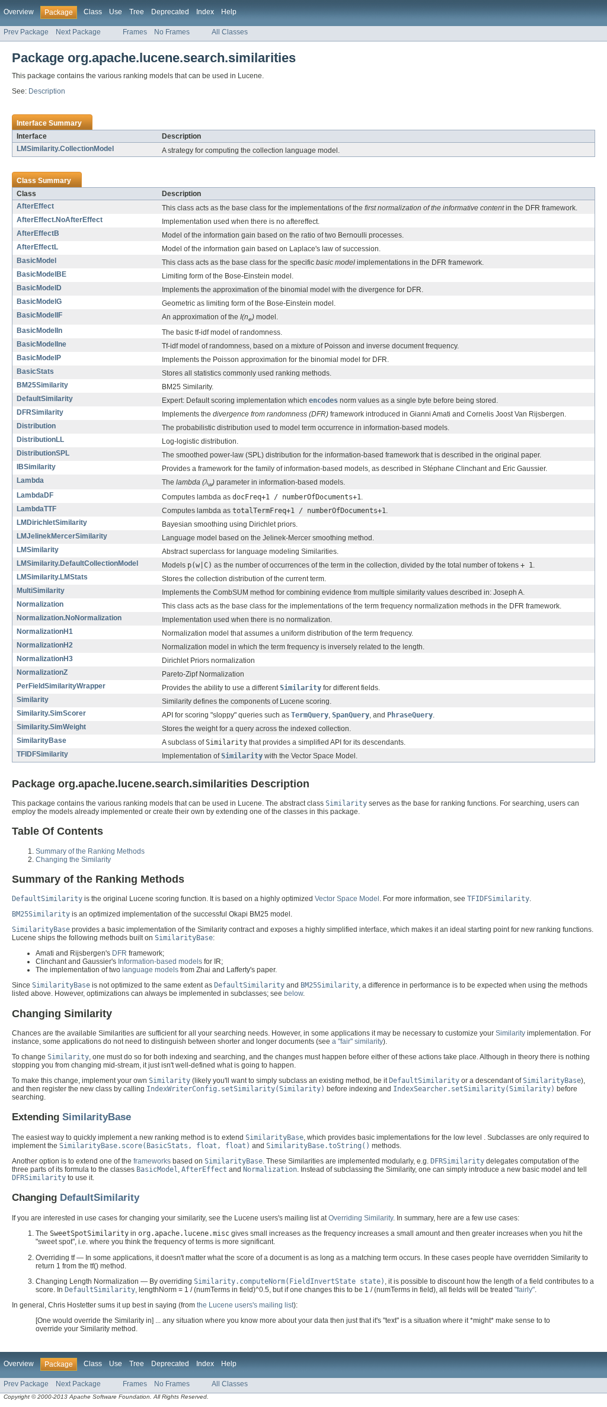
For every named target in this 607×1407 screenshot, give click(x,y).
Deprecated (170, 12)
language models (150, 970)
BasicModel (36, 261)
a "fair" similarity (357, 1041)
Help (229, 12)
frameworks (152, 1161)
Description (46, 91)
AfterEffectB (38, 233)
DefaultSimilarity (45, 399)
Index (205, 12)
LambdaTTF (36, 509)
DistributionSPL (43, 453)
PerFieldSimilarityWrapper (61, 686)
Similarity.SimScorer (51, 713)
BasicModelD (39, 288)
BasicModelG (39, 301)
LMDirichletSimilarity (52, 522)
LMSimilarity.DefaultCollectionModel (77, 563)
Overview (19, 12)
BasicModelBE (41, 274)
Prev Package (26, 32)
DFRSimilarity (40, 412)
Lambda (30, 480)
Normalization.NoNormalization (69, 618)
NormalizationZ (42, 672)
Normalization (40, 604)
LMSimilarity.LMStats (52, 577)
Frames (135, 32)
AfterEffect (35, 206)
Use (115, 12)
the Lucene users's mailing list (245, 1305)
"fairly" (525, 1290)
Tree (136, 12)
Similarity (33, 700)
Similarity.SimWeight (51, 727)
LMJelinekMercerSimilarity (62, 536)
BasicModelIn (39, 330)
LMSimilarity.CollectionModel (65, 149)
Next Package (78, 32)
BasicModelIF (39, 315)
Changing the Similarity (73, 859)
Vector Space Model (347, 899)
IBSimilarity (36, 467)
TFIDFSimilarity (42, 754)
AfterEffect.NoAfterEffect (60, 220)
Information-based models (160, 961)
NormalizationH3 (45, 659)
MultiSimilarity (41, 590)
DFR (119, 953)
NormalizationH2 (45, 645)
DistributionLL (40, 439)
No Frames (172, 32)
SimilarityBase (41, 740)
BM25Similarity (42, 385)
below (293, 993)
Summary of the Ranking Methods (90, 851)
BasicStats (35, 371)
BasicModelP (39, 358)
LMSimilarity (38, 550)
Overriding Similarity (360, 1218)
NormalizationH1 (45, 631)
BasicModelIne (41, 344)
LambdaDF (35, 495)
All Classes (230, 32)
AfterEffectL (37, 247)
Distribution (36, 426)
